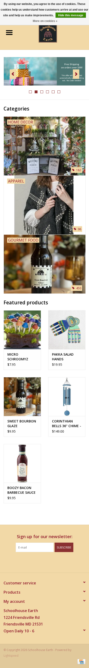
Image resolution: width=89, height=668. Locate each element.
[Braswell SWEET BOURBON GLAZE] (22, 396)
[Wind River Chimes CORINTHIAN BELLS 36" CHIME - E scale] (67, 396)
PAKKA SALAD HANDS (63, 356)
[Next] (76, 74)
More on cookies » (45, 21)
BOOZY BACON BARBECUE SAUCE (21, 490)
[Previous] (13, 74)
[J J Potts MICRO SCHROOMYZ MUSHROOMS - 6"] (22, 329)
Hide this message (70, 15)
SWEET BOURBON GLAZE (21, 423)
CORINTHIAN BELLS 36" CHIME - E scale (66, 423)
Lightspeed (11, 656)
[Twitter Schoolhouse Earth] (40, 562)
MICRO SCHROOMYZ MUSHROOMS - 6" (21, 357)
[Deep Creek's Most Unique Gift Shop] (55, 33)
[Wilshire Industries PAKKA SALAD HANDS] (67, 329)
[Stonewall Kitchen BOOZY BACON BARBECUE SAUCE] (22, 463)
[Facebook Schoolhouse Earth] (32, 562)
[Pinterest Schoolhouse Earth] (49, 562)
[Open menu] (9, 32)
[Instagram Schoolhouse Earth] (57, 562)
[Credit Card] (80, 661)
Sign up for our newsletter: (44, 536)
